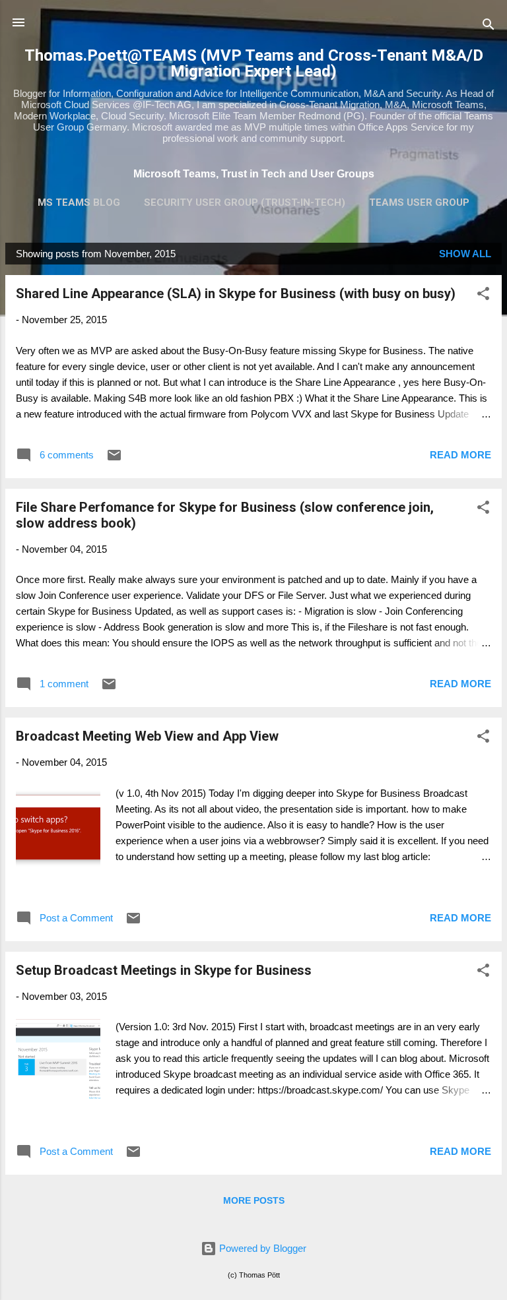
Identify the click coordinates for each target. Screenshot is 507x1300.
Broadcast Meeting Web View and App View (147, 736)
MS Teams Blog (79, 202)
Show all (465, 253)
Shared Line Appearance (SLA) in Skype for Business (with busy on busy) (236, 293)
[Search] (488, 27)
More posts (254, 1200)
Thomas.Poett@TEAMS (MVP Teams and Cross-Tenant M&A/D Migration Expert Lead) (253, 63)
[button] (483, 296)
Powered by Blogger (261, 1248)
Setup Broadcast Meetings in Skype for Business (164, 970)
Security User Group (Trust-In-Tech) (244, 202)
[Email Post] (114, 459)
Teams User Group (419, 202)
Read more (460, 454)
